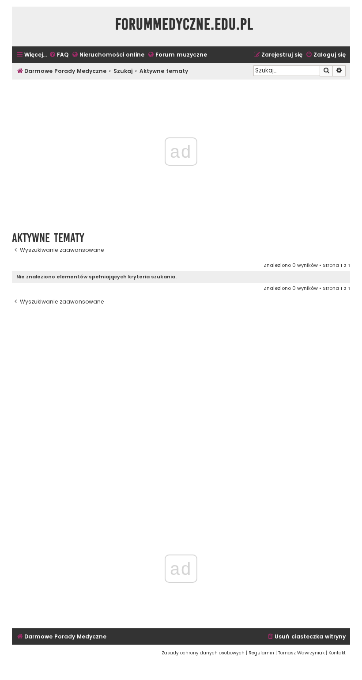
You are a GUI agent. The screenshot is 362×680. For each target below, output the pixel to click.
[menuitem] (58, 55)
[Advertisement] (181, 412)
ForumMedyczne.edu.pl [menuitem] (184, 24)
